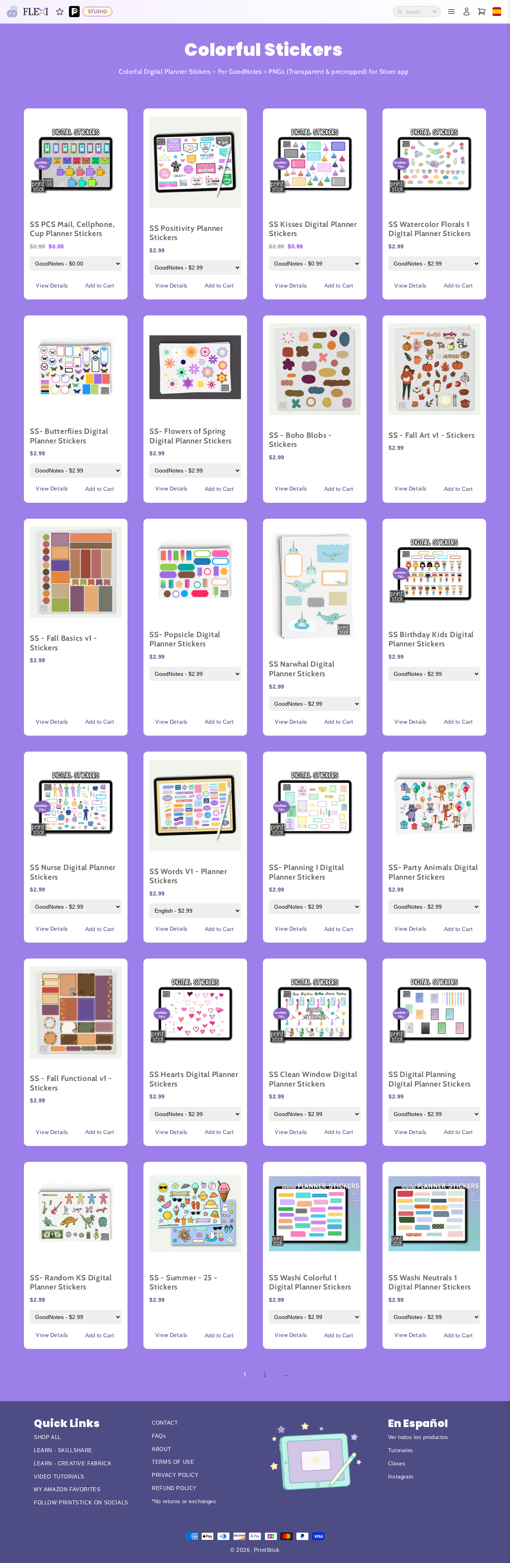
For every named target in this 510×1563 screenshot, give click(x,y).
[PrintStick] (12, 12)
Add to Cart (99, 285)
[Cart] (481, 11)
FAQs (159, 1436)
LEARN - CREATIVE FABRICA (72, 1464)
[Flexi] (36, 12)
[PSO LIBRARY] (74, 11)
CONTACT (165, 1423)
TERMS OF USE (173, 1462)
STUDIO (97, 11)
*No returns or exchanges (184, 1501)
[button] (60, 11)
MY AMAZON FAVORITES (67, 1489)
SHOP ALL (47, 1437)
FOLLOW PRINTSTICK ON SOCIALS (81, 1503)
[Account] (466, 11)
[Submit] (434, 11)
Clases (397, 1464)
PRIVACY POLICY (175, 1475)
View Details (52, 285)
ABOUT (161, 1449)
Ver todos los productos (418, 1437)
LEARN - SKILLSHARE (63, 1450)
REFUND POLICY (174, 1488)
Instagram (400, 1477)
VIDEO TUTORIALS (59, 1477)
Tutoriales (400, 1450)
